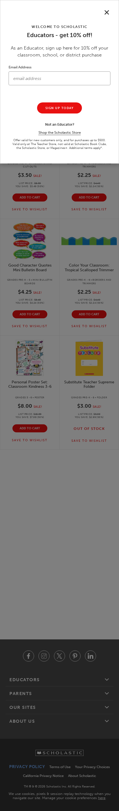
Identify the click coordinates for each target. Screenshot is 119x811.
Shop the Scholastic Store (59, 132)
